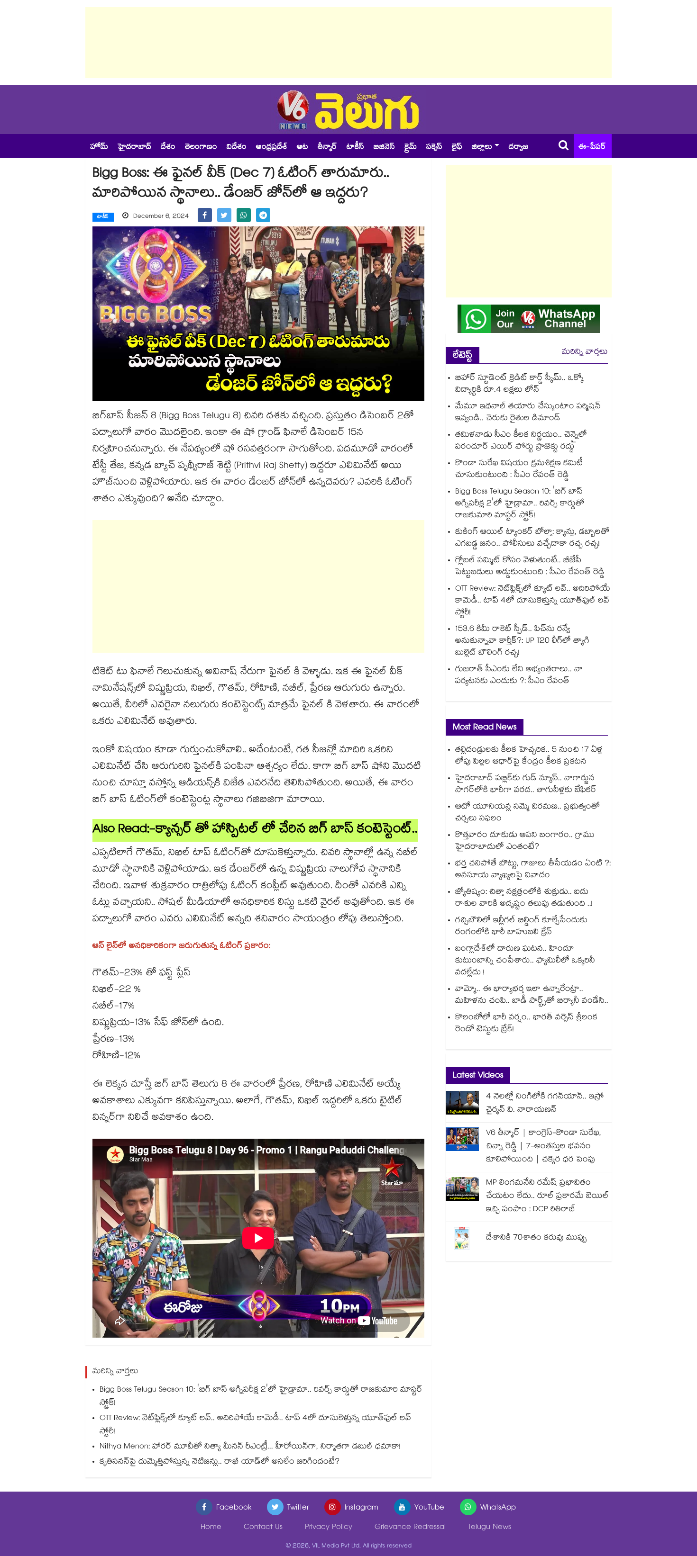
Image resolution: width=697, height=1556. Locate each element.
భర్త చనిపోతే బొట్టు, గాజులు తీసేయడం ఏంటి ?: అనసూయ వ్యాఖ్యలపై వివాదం (533, 870)
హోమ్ (99, 147)
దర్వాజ (518, 147)
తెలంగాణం (201, 147)
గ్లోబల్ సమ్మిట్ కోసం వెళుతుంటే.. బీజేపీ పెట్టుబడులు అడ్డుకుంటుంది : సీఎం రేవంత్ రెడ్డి (530, 567)
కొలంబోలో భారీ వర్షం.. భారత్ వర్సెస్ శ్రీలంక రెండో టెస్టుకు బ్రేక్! (526, 1024)
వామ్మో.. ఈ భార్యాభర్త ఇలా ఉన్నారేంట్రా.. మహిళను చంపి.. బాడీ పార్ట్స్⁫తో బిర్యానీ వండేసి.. (531, 995)
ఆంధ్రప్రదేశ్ (271, 147)
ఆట (302, 147)
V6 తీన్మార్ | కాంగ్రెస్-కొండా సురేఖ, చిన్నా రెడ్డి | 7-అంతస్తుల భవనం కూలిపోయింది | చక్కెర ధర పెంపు (543, 1147)
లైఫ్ (457, 147)
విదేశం (237, 147)
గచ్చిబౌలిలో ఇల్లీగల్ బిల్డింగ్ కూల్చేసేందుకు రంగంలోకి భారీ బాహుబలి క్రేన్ (521, 927)
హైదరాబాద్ (134, 147)
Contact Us (263, 1528)
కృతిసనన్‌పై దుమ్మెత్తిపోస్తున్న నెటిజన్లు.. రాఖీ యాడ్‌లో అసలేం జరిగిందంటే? (219, 1462)
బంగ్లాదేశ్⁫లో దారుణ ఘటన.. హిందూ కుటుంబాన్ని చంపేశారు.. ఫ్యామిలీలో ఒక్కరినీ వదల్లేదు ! (525, 961)
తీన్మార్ (327, 147)
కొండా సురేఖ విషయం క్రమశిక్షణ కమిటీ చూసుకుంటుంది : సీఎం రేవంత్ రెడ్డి (519, 470)
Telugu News (489, 1528)
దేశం (168, 147)
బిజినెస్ (384, 147)
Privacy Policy (328, 1528)
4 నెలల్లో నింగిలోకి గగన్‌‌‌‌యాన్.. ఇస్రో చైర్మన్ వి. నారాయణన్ (545, 1103)
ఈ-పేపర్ (592, 147)
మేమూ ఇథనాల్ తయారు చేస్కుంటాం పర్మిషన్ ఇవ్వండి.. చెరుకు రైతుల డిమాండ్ (528, 413)
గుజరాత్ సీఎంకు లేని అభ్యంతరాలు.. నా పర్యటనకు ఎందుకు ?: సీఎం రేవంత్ (519, 676)
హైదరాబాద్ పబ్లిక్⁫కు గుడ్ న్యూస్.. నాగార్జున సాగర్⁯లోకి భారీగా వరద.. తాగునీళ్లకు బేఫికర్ (525, 785)
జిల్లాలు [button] (482, 147)
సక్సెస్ (434, 147)
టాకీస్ (355, 147)
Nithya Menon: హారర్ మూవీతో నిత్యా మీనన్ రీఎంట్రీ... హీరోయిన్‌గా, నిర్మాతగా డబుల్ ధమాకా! (250, 1447)
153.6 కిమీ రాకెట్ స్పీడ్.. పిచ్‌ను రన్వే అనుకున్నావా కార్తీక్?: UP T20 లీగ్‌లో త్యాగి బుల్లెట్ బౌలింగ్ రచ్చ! (522, 641)
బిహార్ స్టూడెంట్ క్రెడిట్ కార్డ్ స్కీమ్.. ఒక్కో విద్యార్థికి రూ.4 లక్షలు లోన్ (519, 384)
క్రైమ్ (410, 147)
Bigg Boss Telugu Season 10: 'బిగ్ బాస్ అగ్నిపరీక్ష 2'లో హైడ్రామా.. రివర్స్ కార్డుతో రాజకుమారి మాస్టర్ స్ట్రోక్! (261, 1397)
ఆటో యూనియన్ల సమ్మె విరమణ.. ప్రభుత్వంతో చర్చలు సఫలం (527, 813)
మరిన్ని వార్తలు (585, 353)
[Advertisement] (348, 42)
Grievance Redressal (410, 1528)
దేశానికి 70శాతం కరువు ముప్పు (536, 1238)
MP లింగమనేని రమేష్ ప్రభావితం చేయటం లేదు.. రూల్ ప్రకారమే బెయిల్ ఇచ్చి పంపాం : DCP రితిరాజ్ (547, 1197)
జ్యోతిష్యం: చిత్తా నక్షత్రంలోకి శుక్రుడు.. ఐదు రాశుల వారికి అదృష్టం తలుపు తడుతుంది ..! (524, 898)
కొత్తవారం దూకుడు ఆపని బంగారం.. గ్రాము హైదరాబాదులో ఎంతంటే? (525, 841)
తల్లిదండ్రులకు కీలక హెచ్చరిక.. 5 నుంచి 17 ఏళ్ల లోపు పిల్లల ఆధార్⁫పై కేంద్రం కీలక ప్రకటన (529, 756)
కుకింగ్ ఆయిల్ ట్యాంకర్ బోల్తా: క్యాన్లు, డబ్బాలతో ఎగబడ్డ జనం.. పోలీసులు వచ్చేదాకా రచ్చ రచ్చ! (532, 538)
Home (211, 1528)
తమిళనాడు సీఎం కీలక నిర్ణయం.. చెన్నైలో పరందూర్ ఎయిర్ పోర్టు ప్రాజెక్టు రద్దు (521, 441)
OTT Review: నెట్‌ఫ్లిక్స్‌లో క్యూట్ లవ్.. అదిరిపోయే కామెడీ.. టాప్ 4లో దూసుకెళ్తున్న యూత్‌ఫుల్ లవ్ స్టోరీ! (255, 1425)
